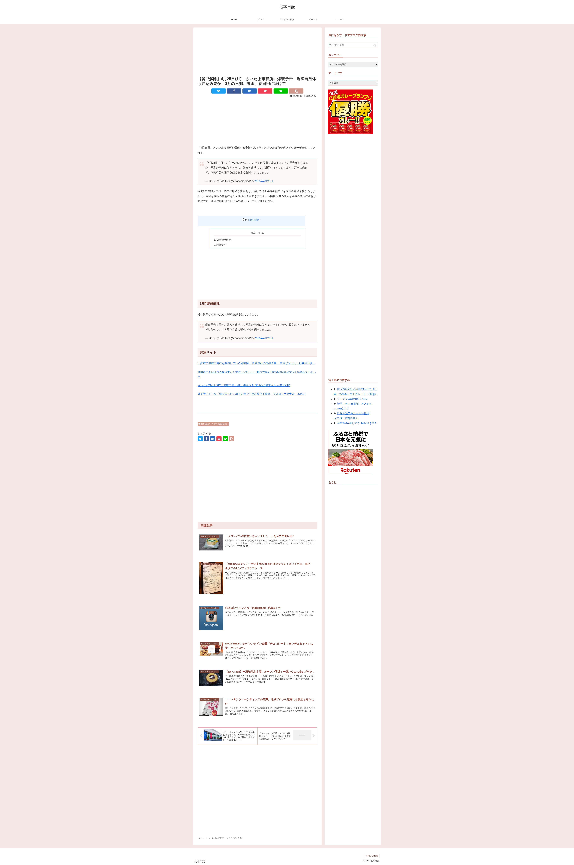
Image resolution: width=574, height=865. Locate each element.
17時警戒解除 (223, 239)
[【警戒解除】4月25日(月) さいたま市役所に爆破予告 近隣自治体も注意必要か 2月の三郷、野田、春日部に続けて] (249, 91)
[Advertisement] (257, 51)
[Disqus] (257, 790)
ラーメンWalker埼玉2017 (352, 398)
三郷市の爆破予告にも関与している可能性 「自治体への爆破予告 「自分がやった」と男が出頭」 (256, 363)
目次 (253, 232)
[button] (374, 45)
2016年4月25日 (263, 181)
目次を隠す (254, 219)
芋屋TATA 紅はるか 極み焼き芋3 (356, 423)
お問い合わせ (371, 856)
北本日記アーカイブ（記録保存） (214, 424)
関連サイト (222, 244)
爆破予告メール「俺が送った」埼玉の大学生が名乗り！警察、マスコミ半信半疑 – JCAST (252, 393)
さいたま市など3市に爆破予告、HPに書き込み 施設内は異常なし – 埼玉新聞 (244, 385)
